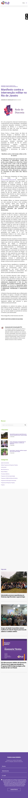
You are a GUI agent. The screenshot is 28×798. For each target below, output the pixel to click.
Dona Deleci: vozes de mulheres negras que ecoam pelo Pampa (18, 451)
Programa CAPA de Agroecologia (8, 85)
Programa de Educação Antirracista (8, 480)
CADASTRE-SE (14, 789)
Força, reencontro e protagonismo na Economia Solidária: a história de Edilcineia (18, 442)
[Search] (25, 425)
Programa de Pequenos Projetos (8, 482)
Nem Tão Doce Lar (5, 469)
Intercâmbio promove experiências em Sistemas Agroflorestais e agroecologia (18, 435)
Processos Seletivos (5, 473)
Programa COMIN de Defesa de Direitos (9, 86)
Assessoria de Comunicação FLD (13, 327)
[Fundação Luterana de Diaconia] (5, 3)
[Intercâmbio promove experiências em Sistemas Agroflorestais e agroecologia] (14, 582)
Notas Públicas (4, 471)
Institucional (3, 467)
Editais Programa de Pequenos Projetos (9, 465)
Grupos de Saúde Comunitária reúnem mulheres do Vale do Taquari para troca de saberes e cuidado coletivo (13, 629)
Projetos (3, 484)
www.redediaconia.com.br (8, 179)
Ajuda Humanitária (5, 462)
